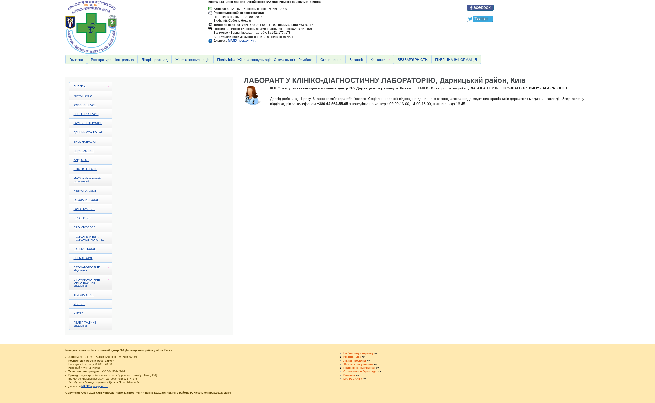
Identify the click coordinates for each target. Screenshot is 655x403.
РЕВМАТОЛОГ (83, 258)
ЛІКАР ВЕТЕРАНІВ (85, 169)
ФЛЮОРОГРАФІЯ (85, 104)
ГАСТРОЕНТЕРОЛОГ (88, 123)
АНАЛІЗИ (77, 86)
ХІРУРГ (78, 313)
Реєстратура (352, 356)
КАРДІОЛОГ (81, 160)
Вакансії (356, 59)
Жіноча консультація (192, 59)
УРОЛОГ (79, 304)
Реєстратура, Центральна (112, 59)
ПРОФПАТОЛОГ (84, 227)
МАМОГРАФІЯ (83, 95)
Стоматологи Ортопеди (360, 371)
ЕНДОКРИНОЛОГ (85, 141)
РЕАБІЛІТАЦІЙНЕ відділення (85, 324)
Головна (76, 59)
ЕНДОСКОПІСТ (84, 150)
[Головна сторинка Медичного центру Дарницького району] (132, 27)
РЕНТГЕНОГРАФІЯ (86, 114)
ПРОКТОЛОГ (82, 218)
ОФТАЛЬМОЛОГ (84, 209)
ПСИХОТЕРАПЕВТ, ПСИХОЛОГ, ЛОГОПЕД (89, 238)
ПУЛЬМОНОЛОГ (85, 248)
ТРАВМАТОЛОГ (84, 294)
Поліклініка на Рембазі (359, 367)
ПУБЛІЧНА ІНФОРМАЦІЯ (456, 59)
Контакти (376, 59)
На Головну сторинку (358, 353)
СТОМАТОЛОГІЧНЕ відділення (84, 269)
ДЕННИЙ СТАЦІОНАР (88, 132)
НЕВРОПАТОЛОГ (85, 190)
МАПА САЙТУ (352, 378)
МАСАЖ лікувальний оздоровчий (87, 180)
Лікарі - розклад (154, 59)
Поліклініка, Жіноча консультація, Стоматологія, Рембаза (265, 59)
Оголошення (331, 59)
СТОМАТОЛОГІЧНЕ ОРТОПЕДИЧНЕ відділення (84, 282)
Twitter (481, 18)
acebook (482, 7)
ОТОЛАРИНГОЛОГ (86, 199)
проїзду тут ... (242, 40)
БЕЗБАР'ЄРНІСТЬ (413, 59)
